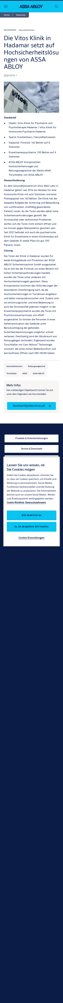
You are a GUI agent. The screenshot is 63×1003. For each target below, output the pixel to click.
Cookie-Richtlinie (15, 502)
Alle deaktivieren (31, 515)
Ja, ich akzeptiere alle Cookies (31, 526)
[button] (21, 14)
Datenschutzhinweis (35, 502)
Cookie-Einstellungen (32, 537)
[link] (9, 15)
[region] (31, 501)
